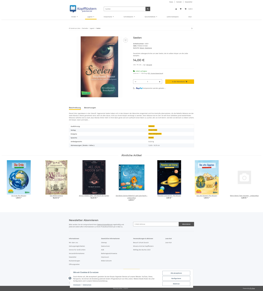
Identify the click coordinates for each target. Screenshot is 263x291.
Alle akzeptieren (176, 273)
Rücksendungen (74, 261)
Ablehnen (176, 284)
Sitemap (104, 242)
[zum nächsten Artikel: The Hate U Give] (192, 28)
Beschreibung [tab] (75, 108)
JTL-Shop (252, 288)
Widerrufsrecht (106, 261)
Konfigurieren (176, 278)
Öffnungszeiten (74, 264)
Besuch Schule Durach (141, 242)
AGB (102, 250)
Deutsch (151, 137)
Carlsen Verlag (153, 130)
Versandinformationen (76, 253)
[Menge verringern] (135, 81)
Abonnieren (186, 224)
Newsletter (188, 2)
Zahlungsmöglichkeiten (77, 246)
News (171, 2)
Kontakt (179, 2)
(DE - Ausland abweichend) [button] (155, 73)
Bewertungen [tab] (90, 108)
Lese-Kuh (168, 242)
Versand (149, 65)
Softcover (151, 126)
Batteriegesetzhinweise (109, 253)
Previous (5, 182)
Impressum (77, 285)
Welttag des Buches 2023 (141, 250)
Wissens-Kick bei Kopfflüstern (143, 246)
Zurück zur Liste (75, 28)
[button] (176, 8)
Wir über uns (73, 242)
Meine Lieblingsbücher (155, 133)
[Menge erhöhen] (159, 81)
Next (258, 182)
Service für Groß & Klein (77, 250)
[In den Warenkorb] (70, 35)
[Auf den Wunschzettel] (125, 40)
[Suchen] (147, 9)
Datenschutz (87, 285)
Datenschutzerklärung (104, 224)
